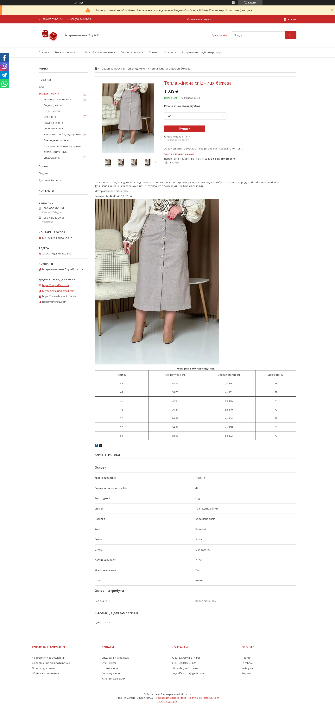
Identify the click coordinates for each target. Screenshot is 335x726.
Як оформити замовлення (48, 657)
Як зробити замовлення (100, 52)
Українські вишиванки (57, 99)
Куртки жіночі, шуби (56, 152)
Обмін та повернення (45, 673)
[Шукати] (290, 35)
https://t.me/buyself (54, 301)
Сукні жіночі (51, 117)
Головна (44, 52)
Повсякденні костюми (57, 140)
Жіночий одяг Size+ (113, 678)
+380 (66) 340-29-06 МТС (185, 663)
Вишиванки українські (115, 657)
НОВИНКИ (45, 79)
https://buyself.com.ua (55, 285)
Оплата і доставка (43, 668)
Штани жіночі (52, 111)
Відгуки (43, 173)
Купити (184, 128)
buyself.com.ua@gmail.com (58, 290)
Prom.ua (187, 694)
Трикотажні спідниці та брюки (62, 146)
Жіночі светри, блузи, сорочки (62, 134)
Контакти (170, 52)
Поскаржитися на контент (171, 697)
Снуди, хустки (52, 157)
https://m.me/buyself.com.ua (59, 296)
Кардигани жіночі (54, 122)
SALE (41, 86)
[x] (100, 446)
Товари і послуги (65, 52)
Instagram (248, 668)
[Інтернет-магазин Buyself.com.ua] (50, 42)
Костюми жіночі (53, 128)
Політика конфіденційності (203, 697)
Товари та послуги (112, 68)
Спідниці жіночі (137, 68)
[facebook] (96, 446)
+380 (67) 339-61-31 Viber (186, 657)
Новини (246, 657)
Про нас (154, 52)
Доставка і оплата (132, 52)
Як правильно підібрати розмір (201, 52)
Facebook (247, 663)
